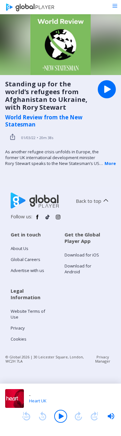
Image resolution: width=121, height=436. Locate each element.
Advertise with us (27, 270)
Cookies (18, 339)
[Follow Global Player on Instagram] (58, 219)
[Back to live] (94, 416)
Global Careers (25, 259)
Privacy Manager (102, 359)
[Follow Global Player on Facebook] (37, 219)
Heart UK (37, 401)
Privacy (18, 328)
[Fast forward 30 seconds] (78, 416)
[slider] (111, 416)
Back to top (88, 201)
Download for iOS (82, 255)
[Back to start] (26, 416)
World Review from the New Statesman (44, 121)
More (110, 163)
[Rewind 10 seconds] (42, 416)
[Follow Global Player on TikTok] (47, 219)
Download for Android (78, 269)
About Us (19, 248)
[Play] (60, 416)
